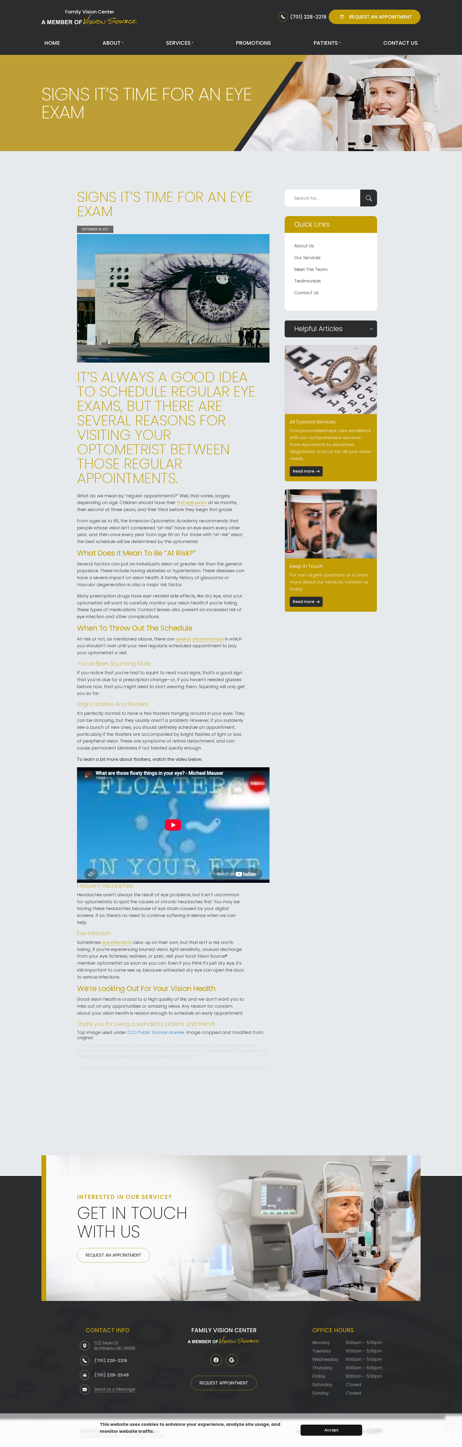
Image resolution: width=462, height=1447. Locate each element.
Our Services (307, 258)
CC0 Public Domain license (156, 1032)
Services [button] (178, 43)
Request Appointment (223, 1383)
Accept (331, 1430)
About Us (304, 246)
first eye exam (192, 502)
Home (52, 43)
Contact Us (400, 43)
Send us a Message (114, 1389)
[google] (232, 1360)
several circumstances (199, 639)
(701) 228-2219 (110, 1360)
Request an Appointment (113, 1255)
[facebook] (216, 1360)
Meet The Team (310, 269)
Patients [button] (326, 43)
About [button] (112, 43)
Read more (303, 471)
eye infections (116, 942)
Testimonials (307, 281)
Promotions (253, 43)
